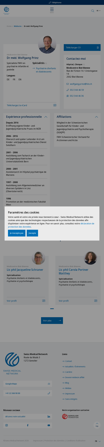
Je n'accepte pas (16, 233)
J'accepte (32, 233)
